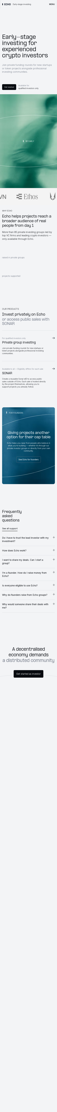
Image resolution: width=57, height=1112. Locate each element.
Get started (9, 87)
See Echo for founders (29, 459)
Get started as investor (28, 673)
